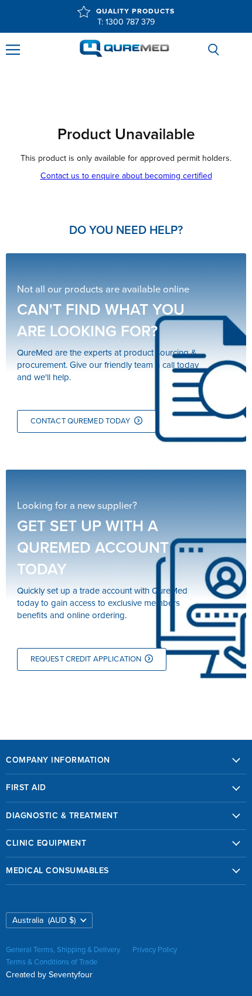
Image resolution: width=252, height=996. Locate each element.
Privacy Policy (154, 949)
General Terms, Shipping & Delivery (63, 949)
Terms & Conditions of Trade (51, 962)
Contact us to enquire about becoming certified (126, 176)
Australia (44, 920)
